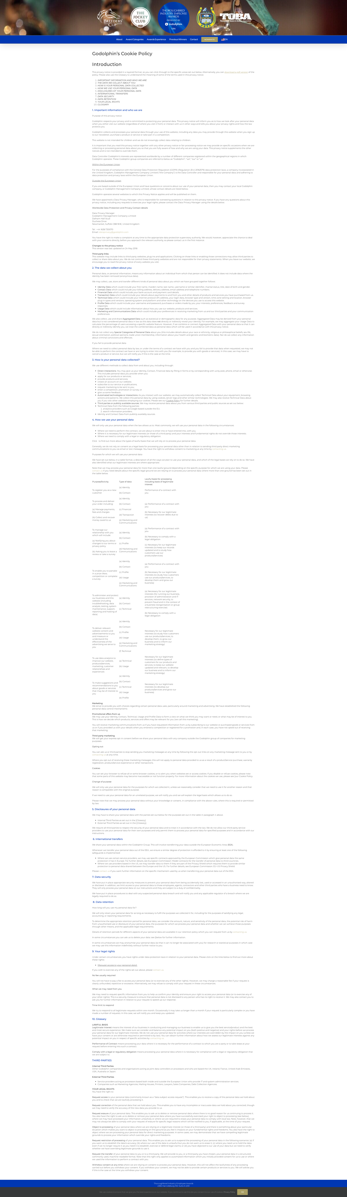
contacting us (219, 449)
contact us (97, 470)
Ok (242, 1192)
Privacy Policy (229, 1192)
